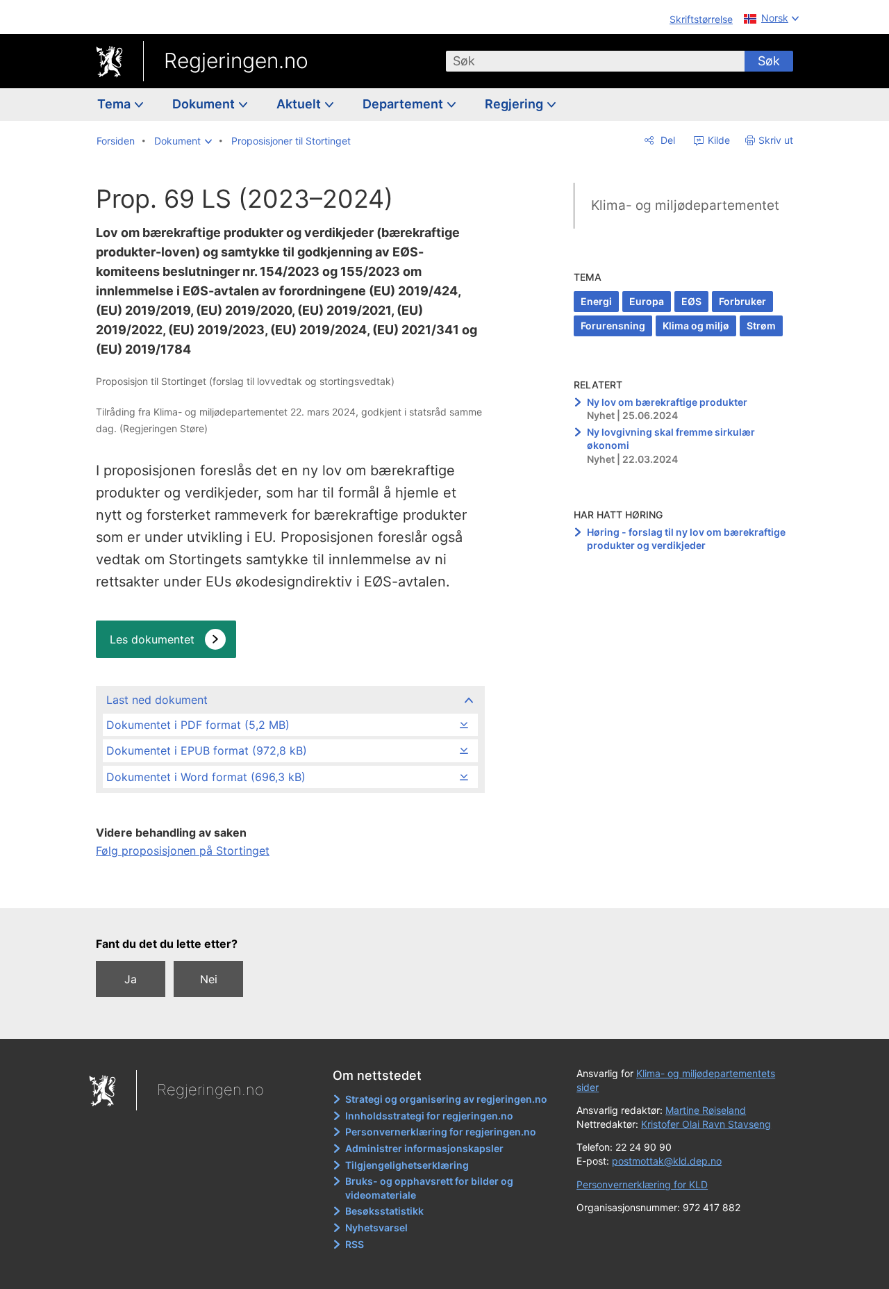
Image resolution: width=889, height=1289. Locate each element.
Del (666, 140)
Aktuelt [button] (300, 104)
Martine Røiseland (705, 1110)
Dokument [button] (205, 104)
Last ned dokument (157, 700)
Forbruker (742, 301)
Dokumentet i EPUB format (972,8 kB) (206, 750)
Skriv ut (775, 140)
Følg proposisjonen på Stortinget (182, 850)
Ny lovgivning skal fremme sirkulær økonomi (671, 439)
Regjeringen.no (236, 60)
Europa (646, 301)
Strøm (761, 325)
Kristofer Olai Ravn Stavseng (706, 1124)
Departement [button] (404, 104)
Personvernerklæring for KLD (642, 1184)
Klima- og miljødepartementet (685, 205)
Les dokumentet (152, 639)
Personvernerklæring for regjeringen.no (440, 1132)
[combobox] (595, 61)
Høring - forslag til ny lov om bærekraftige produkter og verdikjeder (686, 539)
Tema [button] (115, 104)
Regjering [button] (515, 104)
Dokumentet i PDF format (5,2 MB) (198, 725)
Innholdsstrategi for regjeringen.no (429, 1116)
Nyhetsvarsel (376, 1227)
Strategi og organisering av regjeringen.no (446, 1099)
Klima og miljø (696, 325)
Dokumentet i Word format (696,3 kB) (206, 777)
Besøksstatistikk (384, 1211)
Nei (208, 979)
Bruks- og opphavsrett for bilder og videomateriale (429, 1188)
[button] (183, 141)
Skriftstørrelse (701, 19)
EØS (691, 301)
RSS (354, 1244)
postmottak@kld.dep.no (667, 1161)
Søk (769, 61)
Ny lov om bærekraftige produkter (667, 402)
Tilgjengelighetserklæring (407, 1165)
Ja (130, 979)
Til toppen (289, 888)
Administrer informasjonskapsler (424, 1148)
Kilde (717, 140)
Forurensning (613, 325)
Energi (596, 301)
